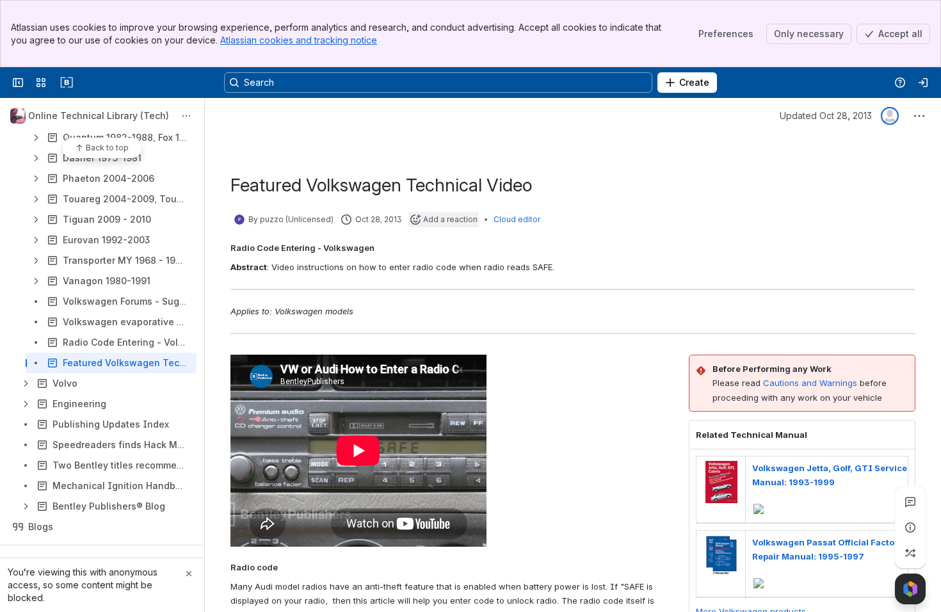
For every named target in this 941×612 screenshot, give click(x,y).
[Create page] (910, 553)
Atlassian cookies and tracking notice (298, 40)
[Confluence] (66, 82)
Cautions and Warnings (810, 383)
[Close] (189, 573)
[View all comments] (910, 502)
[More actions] (186, 116)
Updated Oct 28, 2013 (826, 115)
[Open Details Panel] (910, 527)
